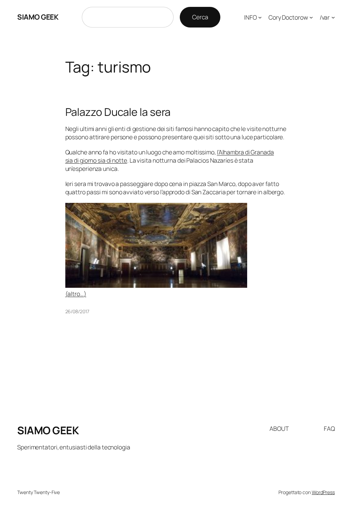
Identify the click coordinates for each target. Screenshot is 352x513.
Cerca (200, 17)
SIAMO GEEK (37, 17)
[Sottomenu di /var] (333, 17)
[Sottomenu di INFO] (260, 17)
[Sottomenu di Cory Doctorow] (311, 17)
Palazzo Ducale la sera (118, 112)
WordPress (323, 492)
